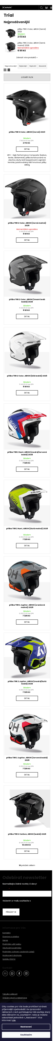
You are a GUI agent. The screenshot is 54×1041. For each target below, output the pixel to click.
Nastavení (26, 1026)
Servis (5, 940)
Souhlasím (26, 1034)
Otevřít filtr (27, 77)
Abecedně (42, 66)
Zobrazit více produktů (26, 57)
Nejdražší (33, 66)
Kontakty (7, 932)
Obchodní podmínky (12, 948)
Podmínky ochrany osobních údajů (18, 951)
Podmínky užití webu (12, 944)
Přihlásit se (11, 912)
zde (14, 1020)
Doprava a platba (11, 936)
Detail (27, 149)
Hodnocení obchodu (12, 955)
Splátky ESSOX (9, 959)
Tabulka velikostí (10, 994)
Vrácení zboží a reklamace (15, 997)
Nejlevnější (23, 66)
